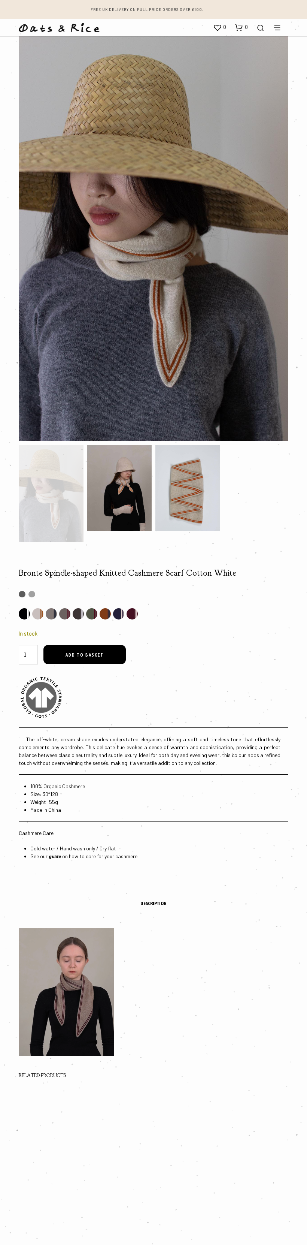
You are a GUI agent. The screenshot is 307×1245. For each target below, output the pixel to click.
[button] (219, 27)
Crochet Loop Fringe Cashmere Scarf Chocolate (41, 1182)
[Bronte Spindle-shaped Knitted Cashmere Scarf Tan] (51, 614)
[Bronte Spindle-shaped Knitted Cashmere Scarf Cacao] (78, 614)
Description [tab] (153, 903)
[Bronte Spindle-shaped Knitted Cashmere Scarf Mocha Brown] (64, 614)
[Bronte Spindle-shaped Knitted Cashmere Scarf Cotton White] (37, 614)
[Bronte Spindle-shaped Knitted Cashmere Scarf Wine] (132, 614)
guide (55, 856)
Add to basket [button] (36, 1206)
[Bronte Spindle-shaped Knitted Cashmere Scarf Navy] (118, 614)
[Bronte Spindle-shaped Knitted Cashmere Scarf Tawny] (105, 614)
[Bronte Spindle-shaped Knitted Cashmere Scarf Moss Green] (91, 614)
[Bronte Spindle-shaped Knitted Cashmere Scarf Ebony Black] (24, 614)
